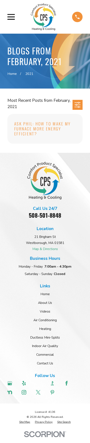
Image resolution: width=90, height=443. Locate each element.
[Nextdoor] (12, 392)
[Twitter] (41, 392)
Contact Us (45, 363)
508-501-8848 (45, 215)
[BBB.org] (55, 383)
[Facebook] (69, 383)
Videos (45, 311)
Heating (45, 329)
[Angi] (41, 383)
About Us (45, 303)
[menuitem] (24, 422)
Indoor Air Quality (45, 346)
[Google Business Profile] (12, 383)
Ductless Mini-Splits (45, 337)
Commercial (45, 354)
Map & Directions (45, 249)
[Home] (43, 16)
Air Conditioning (45, 320)
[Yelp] (26, 383)
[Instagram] (26, 392)
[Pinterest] (55, 392)
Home (45, 294)
